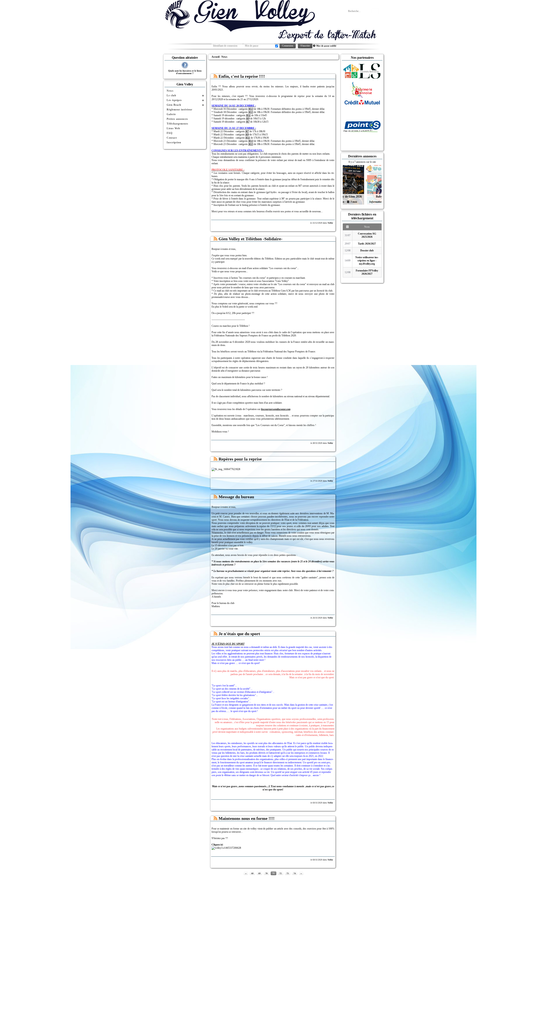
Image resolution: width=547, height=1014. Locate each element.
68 (252, 873)
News (170, 90)
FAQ (169, 133)
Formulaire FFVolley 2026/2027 (367, 272)
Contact (172, 137)
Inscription (174, 142)
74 (295, 873)
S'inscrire (305, 45)
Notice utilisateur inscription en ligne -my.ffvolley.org (367, 260)
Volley (330, 223)
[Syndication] (216, 76)
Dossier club (367, 250)
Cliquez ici (217, 844)
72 (280, 873)
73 (288, 873)
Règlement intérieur (179, 109)
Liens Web (173, 128)
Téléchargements (177, 123)
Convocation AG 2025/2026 (367, 235)
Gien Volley (184, 84)
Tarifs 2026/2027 (367, 243)
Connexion (287, 45)
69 (259, 873)
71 (273, 873)
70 (266, 873)
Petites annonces (177, 118)
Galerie (171, 114)
